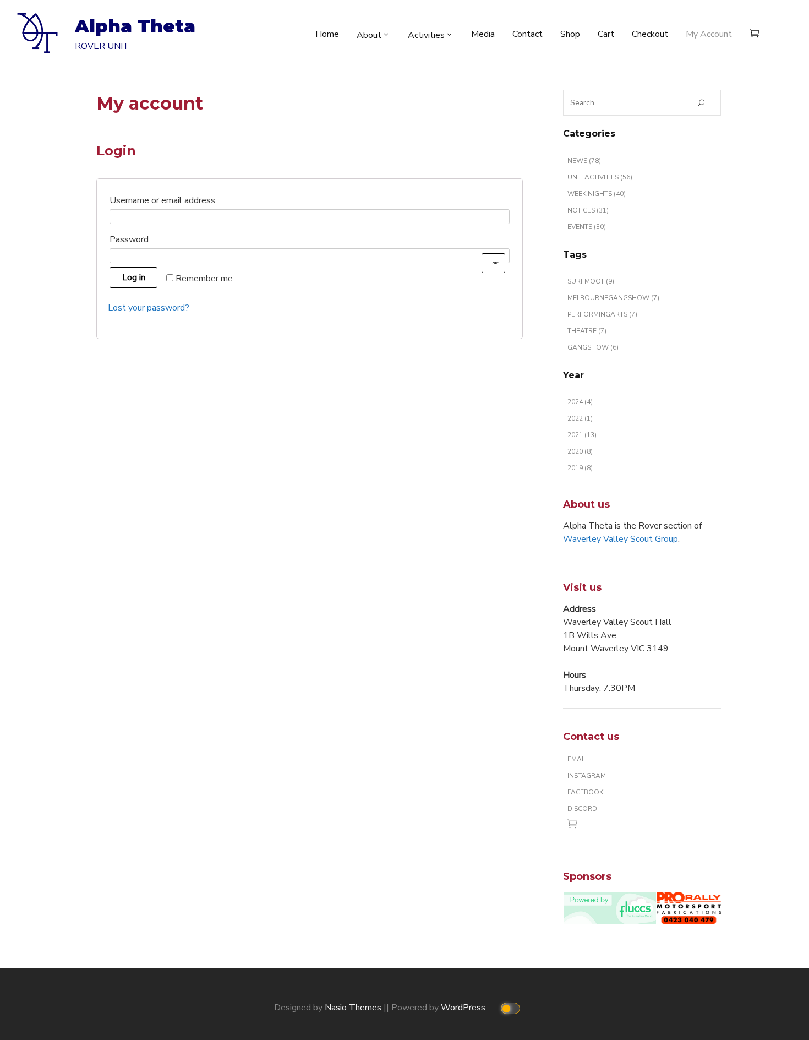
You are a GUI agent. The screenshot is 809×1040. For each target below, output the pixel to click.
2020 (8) (580, 451)
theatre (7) (586, 330)
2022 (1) (580, 418)
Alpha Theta (135, 26)
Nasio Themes (354, 1007)
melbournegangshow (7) (613, 297)
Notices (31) (588, 210)
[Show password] (493, 263)
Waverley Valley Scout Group (620, 539)
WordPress (464, 1007)
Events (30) (586, 226)
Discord (582, 808)
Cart (606, 34)
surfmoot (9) (590, 281)
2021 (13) (582, 435)
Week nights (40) (596, 193)
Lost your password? (148, 308)
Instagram (586, 775)
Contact (527, 34)
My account (709, 34)
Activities (426, 35)
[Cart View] (757, 35)
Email (577, 759)
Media (483, 34)
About (369, 35)
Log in (133, 277)
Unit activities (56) (599, 177)
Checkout (650, 34)
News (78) (584, 160)
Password (149, 239)
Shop (570, 34)
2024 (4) (580, 402)
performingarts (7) (602, 314)
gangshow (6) (593, 347)
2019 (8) (580, 468)
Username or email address (182, 200)
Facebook (585, 792)
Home (327, 34)
